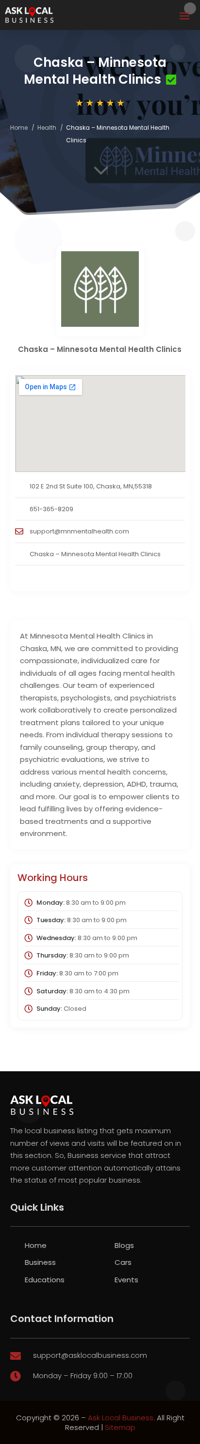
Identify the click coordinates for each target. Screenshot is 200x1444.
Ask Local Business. (121, 1418)
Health (46, 127)
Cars (123, 1262)
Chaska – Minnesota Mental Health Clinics (95, 554)
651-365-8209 (51, 509)
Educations (45, 1280)
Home (19, 127)
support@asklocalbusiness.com (90, 1355)
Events (126, 1280)
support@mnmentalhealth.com (79, 531)
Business (40, 1262)
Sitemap (120, 1427)
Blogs (124, 1245)
